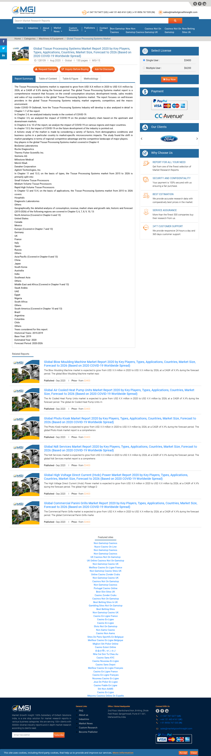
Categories (30, 38)
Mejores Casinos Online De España (105, 695)
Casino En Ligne (105, 619)
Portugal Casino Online (105, 588)
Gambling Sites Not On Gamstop (105, 605)
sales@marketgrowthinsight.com (180, 12)
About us (83, 715)
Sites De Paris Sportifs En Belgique (105, 636)
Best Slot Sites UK (105, 591)
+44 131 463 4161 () (171, 719)
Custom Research (73, 29)
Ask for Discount (103, 69)
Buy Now (170, 79)
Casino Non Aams (105, 633)
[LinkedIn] (3, 55)
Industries (33, 28)
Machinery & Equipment (51, 38)
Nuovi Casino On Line (105, 546)
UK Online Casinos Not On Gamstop (105, 560)
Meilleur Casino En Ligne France (105, 567)
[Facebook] (3, 42)
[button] (141, 139)
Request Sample (46, 69)
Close (194, 753)
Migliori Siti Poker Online (105, 643)
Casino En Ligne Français (106, 675)
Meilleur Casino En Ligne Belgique (105, 640)
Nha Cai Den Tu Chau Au (105, 654)
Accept (183, 753)
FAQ (81, 710)
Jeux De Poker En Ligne (105, 681)
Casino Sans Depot (105, 664)
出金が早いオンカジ (105, 650)
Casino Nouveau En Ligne (105, 661)
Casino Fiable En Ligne (105, 685)
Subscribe (59, 735)
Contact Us (104, 29)
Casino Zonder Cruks (105, 595)
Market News (86, 723)
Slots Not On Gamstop (105, 626)
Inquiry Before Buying (76, 69)
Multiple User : (154, 68)
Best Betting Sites (105, 609)
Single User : (153, 60)
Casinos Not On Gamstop (105, 581)
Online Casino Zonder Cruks (105, 574)
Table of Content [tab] (48, 78)
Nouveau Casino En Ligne (105, 678)
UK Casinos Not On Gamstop (105, 557)
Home (21, 28)
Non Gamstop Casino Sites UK (105, 571)
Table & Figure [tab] (70, 78)
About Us (46, 29)
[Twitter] (3, 48)
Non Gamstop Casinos (105, 543)
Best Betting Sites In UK (105, 602)
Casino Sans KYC (105, 657)
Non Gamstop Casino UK (105, 564)
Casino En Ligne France (105, 616)
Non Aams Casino (105, 630)
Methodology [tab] (91, 78)
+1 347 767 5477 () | (98, 12)
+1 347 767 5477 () (170, 716)
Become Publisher (88, 732)
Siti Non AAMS (105, 688)
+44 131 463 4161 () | (120, 12)
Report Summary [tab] (24, 78)
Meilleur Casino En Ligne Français (105, 668)
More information (123, 752)
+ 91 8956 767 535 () (144, 12)
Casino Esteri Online (105, 647)
